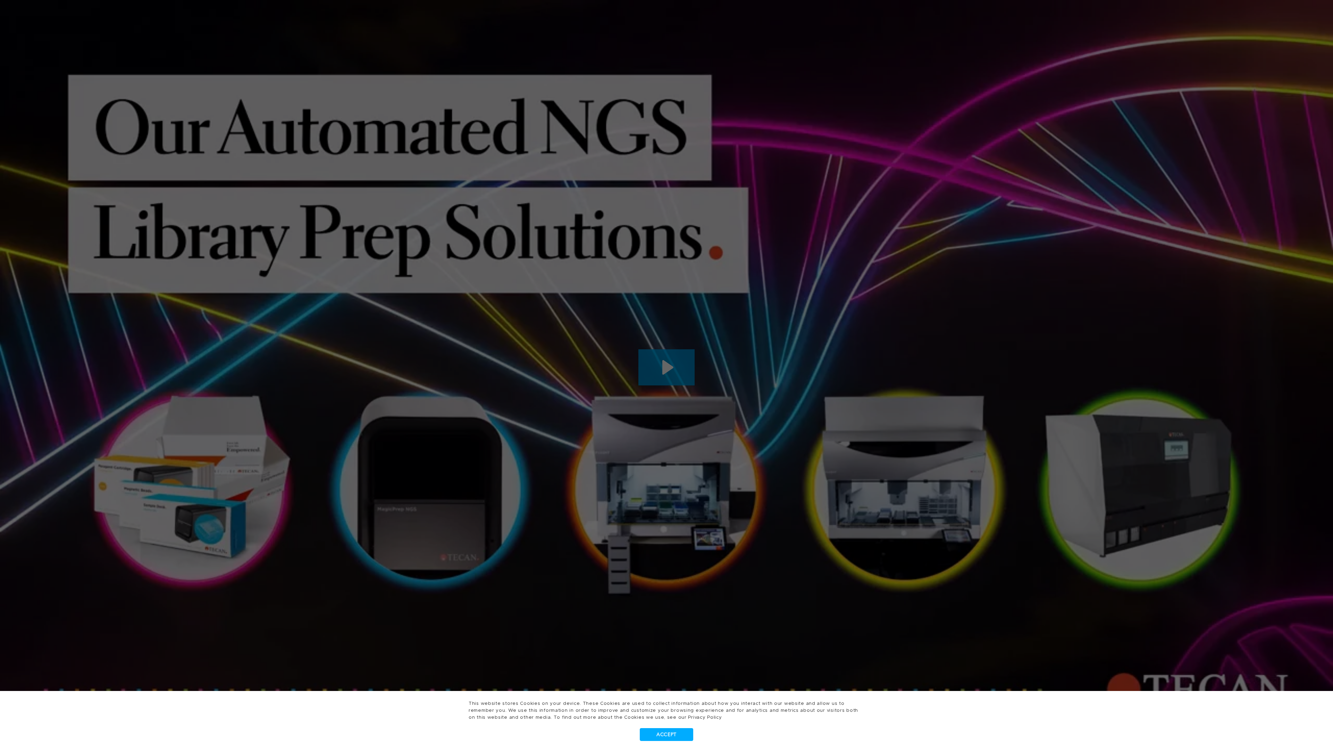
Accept (666, 735)
